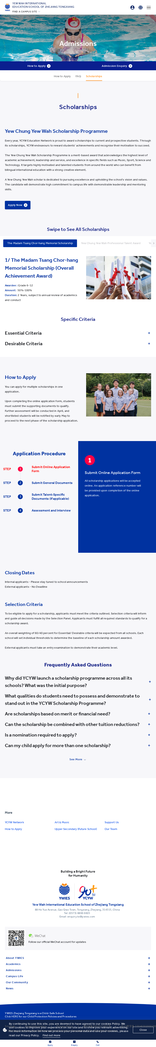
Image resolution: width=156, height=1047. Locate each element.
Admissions (14, 970)
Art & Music (62, 822)
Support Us (112, 822)
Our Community (17, 982)
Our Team (111, 829)
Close (143, 1030)
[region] (116, 490)
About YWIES (15, 958)
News (9, 988)
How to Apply (13, 829)
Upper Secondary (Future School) (76, 829)
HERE (14, 1016)
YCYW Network (14, 822)
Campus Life (14, 976)
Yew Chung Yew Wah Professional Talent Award (111, 243)
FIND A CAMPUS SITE (24, 11)
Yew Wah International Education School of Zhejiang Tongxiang (43, 5)
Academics (13, 964)
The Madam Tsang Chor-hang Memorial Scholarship (40, 243)
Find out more (52, 1035)
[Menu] (148, 7)
